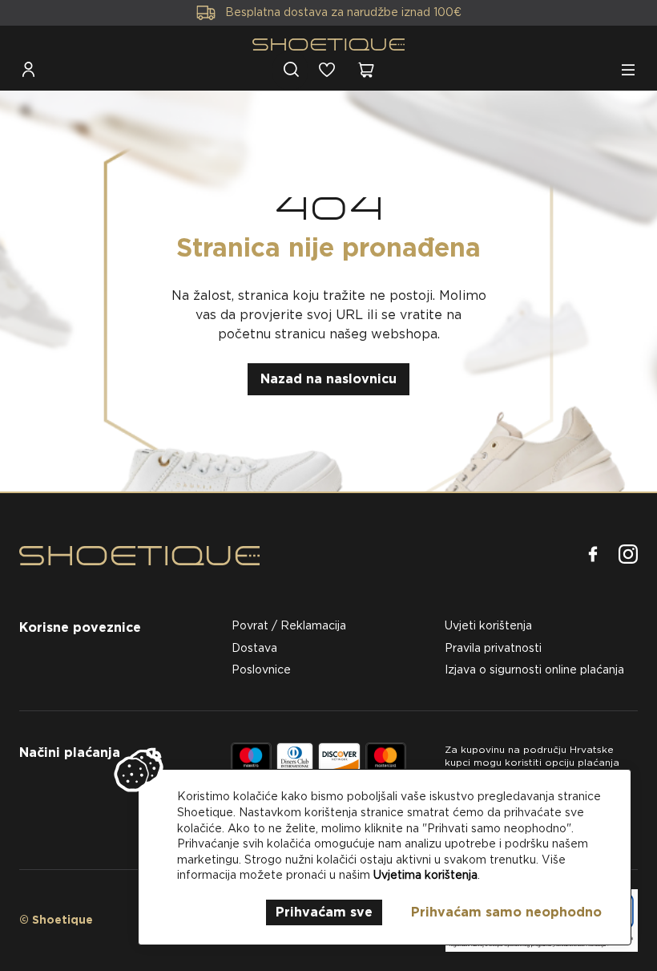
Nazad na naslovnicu (328, 378)
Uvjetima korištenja (425, 874)
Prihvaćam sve (324, 912)
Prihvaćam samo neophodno (506, 912)
